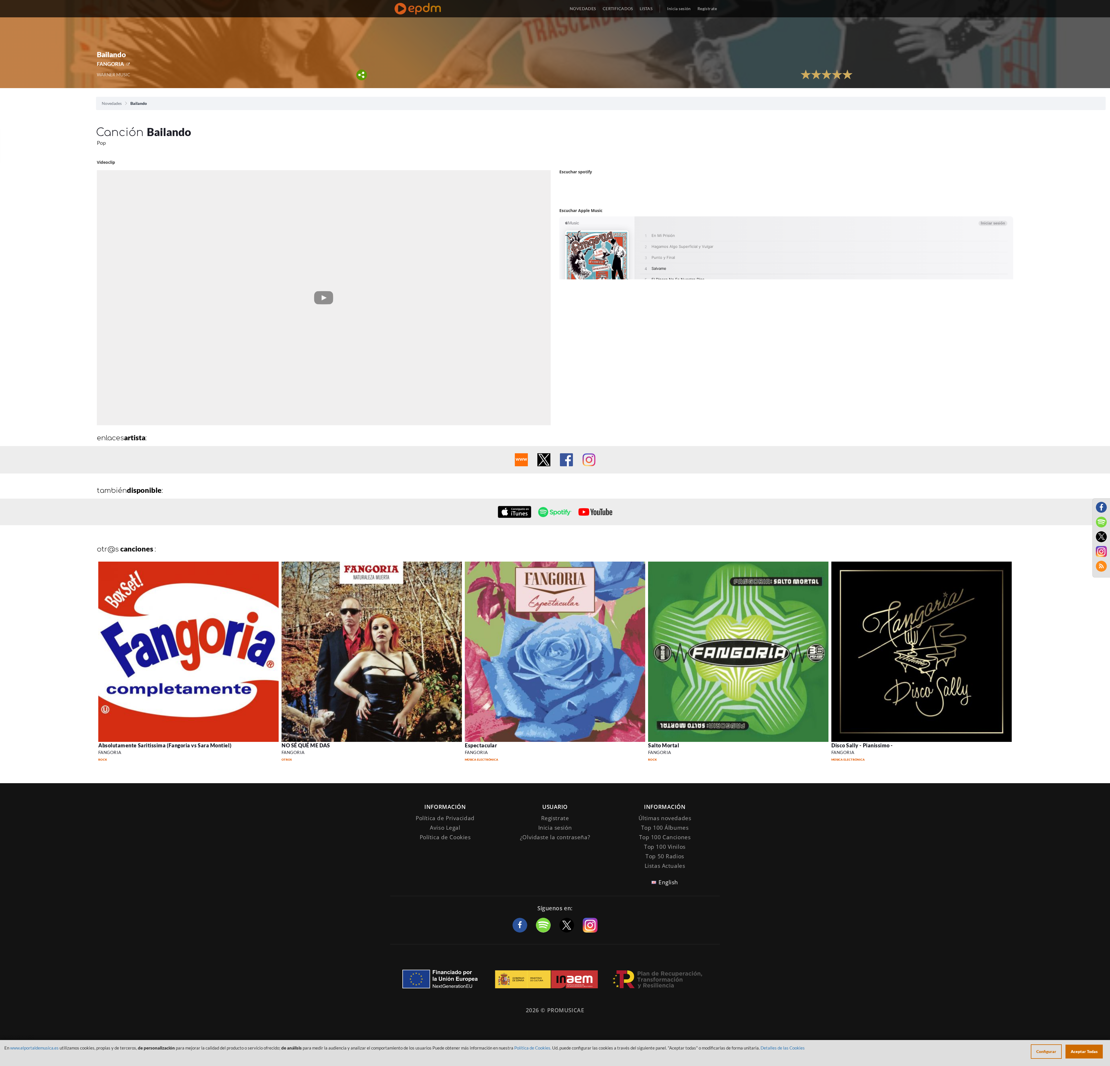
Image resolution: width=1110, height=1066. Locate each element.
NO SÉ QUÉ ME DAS (306, 745)
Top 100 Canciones (665, 837)
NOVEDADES (583, 8)
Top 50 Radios (664, 856)
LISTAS (646, 8)
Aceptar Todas (1084, 1051)
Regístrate (707, 8)
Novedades (112, 103)
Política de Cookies (445, 837)
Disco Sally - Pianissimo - (862, 745)
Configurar (1046, 1051)
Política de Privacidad (445, 818)
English (668, 882)
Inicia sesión (679, 8)
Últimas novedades (665, 818)
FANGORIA (110, 64)
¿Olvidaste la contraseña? (555, 837)
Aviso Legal (445, 827)
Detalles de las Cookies (783, 1047)
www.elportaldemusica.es (34, 1047)
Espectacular (481, 745)
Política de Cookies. (532, 1047)
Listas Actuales (665, 866)
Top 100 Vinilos (665, 846)
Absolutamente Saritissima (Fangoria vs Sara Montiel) (164, 745)
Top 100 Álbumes (665, 827)
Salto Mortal (663, 745)
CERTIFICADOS (618, 8)
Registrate (555, 818)
